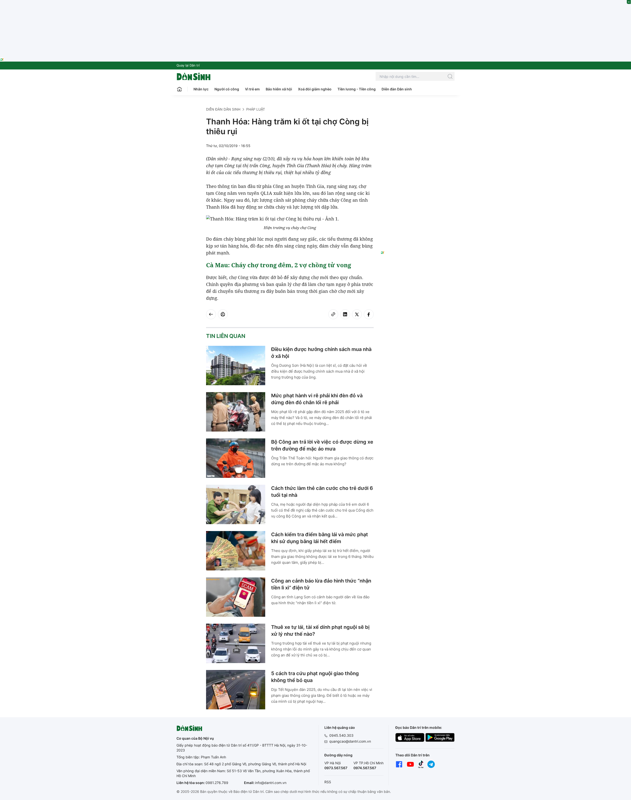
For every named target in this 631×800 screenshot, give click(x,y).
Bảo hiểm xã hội (279, 89)
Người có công (226, 89)
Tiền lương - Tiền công (356, 89)
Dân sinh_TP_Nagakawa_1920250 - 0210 (315, 2)
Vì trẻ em (252, 89)
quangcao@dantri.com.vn (350, 741)
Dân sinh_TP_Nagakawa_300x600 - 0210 (418, 112)
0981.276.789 (217, 783)
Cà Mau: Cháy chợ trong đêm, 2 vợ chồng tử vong (278, 265)
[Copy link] (333, 314)
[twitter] (357, 314)
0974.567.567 (364, 768)
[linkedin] (345, 314)
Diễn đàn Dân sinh (397, 89)
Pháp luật (255, 109)
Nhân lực (201, 89)
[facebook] (369, 314)
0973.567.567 (335, 768)
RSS (327, 782)
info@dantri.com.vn (270, 783)
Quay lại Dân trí (188, 65)
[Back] (211, 314)
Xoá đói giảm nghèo (315, 89)
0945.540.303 (341, 735)
